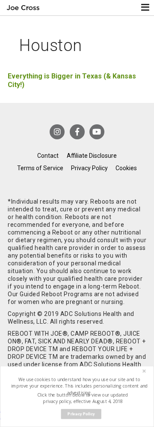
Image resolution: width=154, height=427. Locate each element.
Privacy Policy (89, 168)
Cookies (126, 168)
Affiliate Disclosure (92, 155)
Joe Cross (23, 7)
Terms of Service (40, 168)
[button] (79, 386)
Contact (48, 155)
